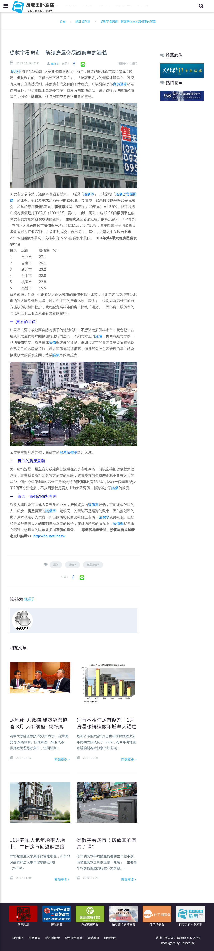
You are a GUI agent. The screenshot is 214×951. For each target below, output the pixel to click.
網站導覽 (93, 938)
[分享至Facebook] (74, 64)
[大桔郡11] (182, 70)
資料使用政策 (74, 938)
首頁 (62, 21)
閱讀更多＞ (62, 759)
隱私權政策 (52, 938)
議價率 (88, 194)
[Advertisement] (182, 165)
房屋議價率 (68, 452)
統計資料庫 (83, 21)
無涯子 (55, 63)
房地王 (16, 71)
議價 (98, 336)
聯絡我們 (110, 938)
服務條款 (34, 938)
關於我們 (18, 938)
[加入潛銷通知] (182, 95)
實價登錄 (120, 84)
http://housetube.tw (49, 536)
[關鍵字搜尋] (201, 6)
